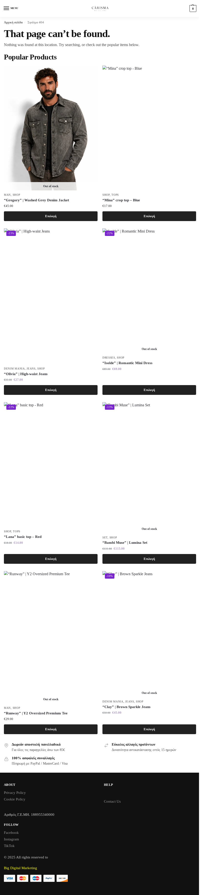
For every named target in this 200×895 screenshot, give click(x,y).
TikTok (9, 846)
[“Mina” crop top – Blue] (149, 128)
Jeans (31, 368)
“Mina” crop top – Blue (121, 200)
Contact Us (112, 801)
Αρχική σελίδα (13, 22)
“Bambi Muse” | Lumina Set (124, 543)
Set (105, 537)
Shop (16, 195)
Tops (115, 195)
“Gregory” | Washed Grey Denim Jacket (36, 200)
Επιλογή (50, 216)
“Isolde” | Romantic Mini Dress (127, 363)
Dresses (108, 357)
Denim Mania (14, 368)
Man (7, 195)
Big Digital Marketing (20, 868)
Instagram (11, 839)
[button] (192, 8)
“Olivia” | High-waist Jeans (26, 374)
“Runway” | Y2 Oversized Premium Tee (36, 713)
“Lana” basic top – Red (22, 537)
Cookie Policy (14, 799)
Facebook (11, 833)
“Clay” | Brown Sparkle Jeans (126, 707)
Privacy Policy (15, 793)
